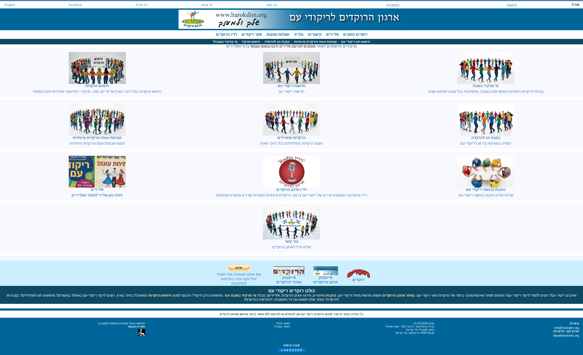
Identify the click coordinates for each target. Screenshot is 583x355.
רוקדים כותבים (355, 34)
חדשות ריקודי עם (291, 86)
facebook (75, 5)
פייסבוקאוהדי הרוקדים (289, 279)
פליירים (332, 34)
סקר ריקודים (252, 34)
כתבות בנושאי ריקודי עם (486, 189)
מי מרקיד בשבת (486, 86)
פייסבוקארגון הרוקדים (325, 279)
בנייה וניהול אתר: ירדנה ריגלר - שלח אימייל (410, 326)
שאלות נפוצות (277, 34)
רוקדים (358, 280)
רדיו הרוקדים (226, 34)
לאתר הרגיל (283, 323)
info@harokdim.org (566, 328)
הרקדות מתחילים (291, 138)
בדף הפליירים (237, 46)
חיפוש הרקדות (97, 86)
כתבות (331, 295)
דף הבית (142, 5)
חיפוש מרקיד (251, 41)
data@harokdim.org (566, 335)
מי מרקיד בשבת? (225, 41)
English (10, 5)
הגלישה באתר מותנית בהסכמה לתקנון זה (121, 323)
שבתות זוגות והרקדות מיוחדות (315, 41)
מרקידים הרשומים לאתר (337, 46)
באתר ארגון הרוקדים (399, 295)
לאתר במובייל (282, 326)
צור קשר (271, 5)
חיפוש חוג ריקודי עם (355, 41)
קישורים (315, 34)
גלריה (299, 34)
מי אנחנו (206, 5)
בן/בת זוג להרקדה (277, 41)
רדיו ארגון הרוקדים (291, 189)
